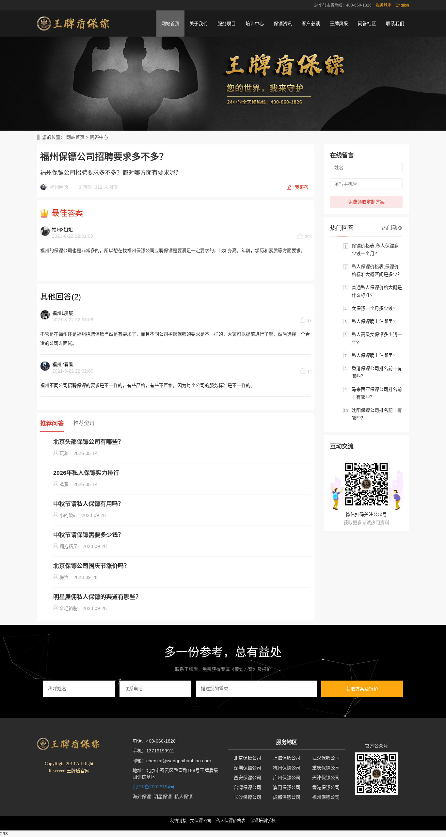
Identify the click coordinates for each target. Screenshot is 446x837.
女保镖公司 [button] (200, 820)
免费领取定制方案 (366, 201)
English (402, 5)
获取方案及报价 (362, 688)
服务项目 (226, 23)
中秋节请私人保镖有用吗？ (88, 504)
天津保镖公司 (326, 777)
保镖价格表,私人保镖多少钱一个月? (375, 249)
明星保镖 (162, 796)
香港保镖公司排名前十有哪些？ (377, 372)
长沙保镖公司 (247, 797)
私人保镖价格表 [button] (231, 820)
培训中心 (255, 23)
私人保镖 (183, 796)
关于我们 (198, 23)
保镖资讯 (283, 23)
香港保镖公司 (326, 787)
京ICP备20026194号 (154, 786)
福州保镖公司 (326, 797)
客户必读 (311, 23)
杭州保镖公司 (286, 767)
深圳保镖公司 (247, 767)
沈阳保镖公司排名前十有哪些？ (377, 414)
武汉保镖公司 (326, 758)
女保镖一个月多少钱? (373, 308)
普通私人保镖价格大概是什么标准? (377, 291)
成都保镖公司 (286, 797)
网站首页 (170, 23)
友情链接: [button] (179, 820)
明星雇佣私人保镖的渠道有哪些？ (97, 597)
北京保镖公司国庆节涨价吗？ (91, 566)
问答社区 (367, 23)
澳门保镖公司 (286, 787)
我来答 (302, 187)
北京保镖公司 (247, 758)
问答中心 (99, 137)
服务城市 (383, 5)
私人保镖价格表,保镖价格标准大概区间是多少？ (377, 270)
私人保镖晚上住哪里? (373, 321)
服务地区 (286, 742)
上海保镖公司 (286, 758)
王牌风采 (339, 23)
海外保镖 (142, 796)
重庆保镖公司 (326, 767)
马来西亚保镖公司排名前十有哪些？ (377, 393)
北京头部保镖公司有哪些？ (88, 442)
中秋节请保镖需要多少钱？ (88, 535)
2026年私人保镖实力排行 (86, 473)
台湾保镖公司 (247, 787)
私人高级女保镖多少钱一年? (377, 338)
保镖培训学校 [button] (263, 820)
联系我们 (395, 23)
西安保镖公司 (247, 777)
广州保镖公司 (286, 777)
